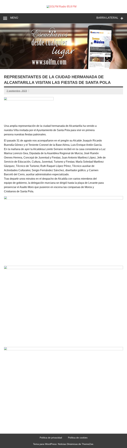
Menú (14, 17)
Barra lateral (107, 17)
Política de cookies (77, 437)
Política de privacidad (51, 437)
